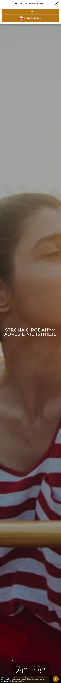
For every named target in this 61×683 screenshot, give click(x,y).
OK (56, 679)
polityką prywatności (16, 681)
